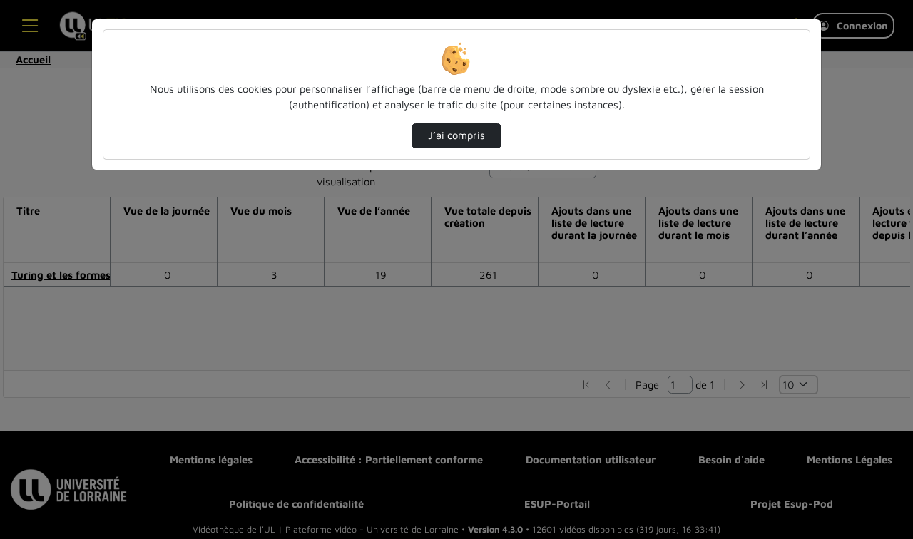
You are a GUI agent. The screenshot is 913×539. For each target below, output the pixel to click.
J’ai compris (456, 135)
